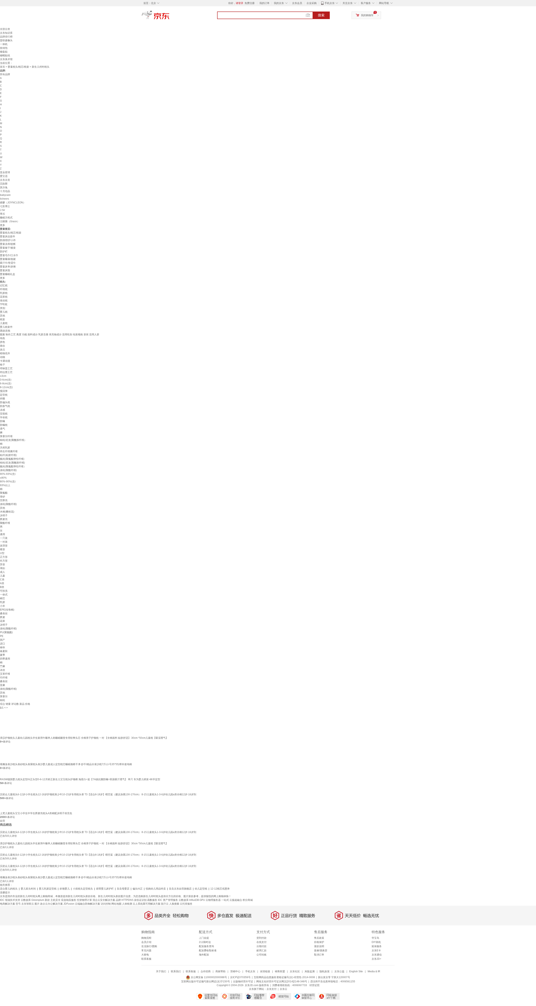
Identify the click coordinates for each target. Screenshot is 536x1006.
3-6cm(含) (5, 379)
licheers (4, 198)
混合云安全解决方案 (104, 900)
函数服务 (152, 900)
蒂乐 (2, 213)
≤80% (3, 477)
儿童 (2, 575)
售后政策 (319, 937)
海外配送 (204, 954)
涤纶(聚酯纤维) (8, 470)
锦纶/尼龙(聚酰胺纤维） (13, 440)
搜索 (321, 15)
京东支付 (272, 989)
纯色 (2, 338)
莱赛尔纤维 (6, 436)
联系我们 (176, 971)
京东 (169, 16)
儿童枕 (4, 323)
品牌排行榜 (6, 36)
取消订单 (319, 954)
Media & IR (374, 971)
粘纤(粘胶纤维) (8, 455)
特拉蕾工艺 (6, 372)
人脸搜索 (174, 903)
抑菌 (2, 398)
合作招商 (206, 971)
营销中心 (235, 971)
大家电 (145, 954)
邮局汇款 (261, 950)
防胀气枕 (5, 406)
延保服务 (377, 946)
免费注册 (250, 3)
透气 (2, 428)
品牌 (118, 900)
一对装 (4, 541)
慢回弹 (4, 391)
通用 (2, 534)
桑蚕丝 (4, 613)
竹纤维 (4, 677)
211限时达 (205, 942)
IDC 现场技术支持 (10, 900)
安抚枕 (4, 413)
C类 (2, 579)
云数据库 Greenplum (32, 900)
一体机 (4, 44)
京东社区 (295, 971)
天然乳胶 (5, 447)
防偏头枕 (5, 402)
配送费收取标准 (207, 950)
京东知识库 (6, 32)
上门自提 (204, 937)
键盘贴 (4, 51)
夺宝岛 (375, 937)
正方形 (4, 556)
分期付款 (261, 946)
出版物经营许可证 (243, 981)
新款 (47, 900)
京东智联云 (27, 903)
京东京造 (5, 179)
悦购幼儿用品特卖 (156, 888)
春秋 (2, 647)
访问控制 (106, 903)
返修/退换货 (320, 950)
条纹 (2, 345)
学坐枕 (4, 417)
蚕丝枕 (4, 300)
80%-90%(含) (7, 481)
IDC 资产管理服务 (168, 900)
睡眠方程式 (6, 217)
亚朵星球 (5, 172)
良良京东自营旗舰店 (180, 888)
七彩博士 (5, 206)
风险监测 (310, 971)
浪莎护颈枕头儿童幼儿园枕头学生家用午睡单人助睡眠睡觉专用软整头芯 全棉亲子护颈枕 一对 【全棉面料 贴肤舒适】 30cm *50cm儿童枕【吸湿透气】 (84, 737)
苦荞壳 (4, 500)
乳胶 (2, 602)
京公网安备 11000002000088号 (208, 977)
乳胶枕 (4, 293)
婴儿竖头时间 (28, 888)
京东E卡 (376, 950)
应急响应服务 (68, 900)
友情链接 (265, 971)
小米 (2, 605)
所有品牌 (5, 74)
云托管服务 (186, 903)
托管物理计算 (84, 900)
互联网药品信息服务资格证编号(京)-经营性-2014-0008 (284, 977)
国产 (2, 639)
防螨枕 (4, 425)
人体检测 (127, 903)
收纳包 (4, 47)
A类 (2, 583)
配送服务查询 (206, 946)
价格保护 (319, 942)
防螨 (2, 421)
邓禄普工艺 (6, 368)
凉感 (2, 409)
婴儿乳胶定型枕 (48, 888)
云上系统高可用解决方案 (146, 903)
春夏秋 (4, 651)
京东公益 (339, 971)
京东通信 (377, 954)
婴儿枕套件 (6, 326)
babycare (5, 195)
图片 (37, 903)
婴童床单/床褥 (8, 266)
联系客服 (146, 958)
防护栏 (4, 251)
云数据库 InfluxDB (189, 900)
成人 (2, 572)
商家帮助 (220, 971)
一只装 (4, 538)
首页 (2, 66)
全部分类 (5, 29)
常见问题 (146, 950)
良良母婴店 (123, 888)
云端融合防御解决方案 (87, 903)
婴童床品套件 (7, 236)
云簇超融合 (235, 900)
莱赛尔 (4, 696)
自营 (2, 820)
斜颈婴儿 (65, 888)
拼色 (2, 342)
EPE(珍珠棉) (7, 609)
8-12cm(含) (6, 387)
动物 (2, 357)
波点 (2, 349)
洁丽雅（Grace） (9, 221)
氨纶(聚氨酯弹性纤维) (12, 458)
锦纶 (2, 700)
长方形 (4, 560)
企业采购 (312, 3)
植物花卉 (5, 353)
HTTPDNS (127, 900)
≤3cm (3, 376)
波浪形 (4, 545)
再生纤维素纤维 (9, 451)
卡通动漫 (5, 360)
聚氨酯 (4, 492)
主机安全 (55, 900)
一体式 (4, 594)
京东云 (283, 989)
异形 (2, 564)
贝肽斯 (4, 183)
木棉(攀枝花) (7, 511)
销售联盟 (280, 971)
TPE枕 (3, 304)
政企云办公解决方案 (51, 903)
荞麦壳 (4, 519)
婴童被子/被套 (8, 247)
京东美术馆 (6, 59)
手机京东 (330, 3)
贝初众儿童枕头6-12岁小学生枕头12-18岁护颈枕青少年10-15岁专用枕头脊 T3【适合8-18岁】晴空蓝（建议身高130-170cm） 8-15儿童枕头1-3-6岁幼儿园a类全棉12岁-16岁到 (98, 794)
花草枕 (4, 296)
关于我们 (161, 971)
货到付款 (261, 937)
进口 (2, 643)
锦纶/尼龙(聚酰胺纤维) (12, 462)
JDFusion (68, 903)
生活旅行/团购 (149, 946)
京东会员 (297, 3)
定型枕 (4, 394)
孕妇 (2, 568)
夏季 (2, 654)
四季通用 (5, 658)
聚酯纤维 (5, 523)
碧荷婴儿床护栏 (105, 888)
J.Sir (2, 210)
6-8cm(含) (5, 383)
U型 (2, 553)
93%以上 (5, 485)
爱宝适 (4, 176)
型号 (18, 903)
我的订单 (264, 3)
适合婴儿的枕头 (9, 888)
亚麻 (2, 685)
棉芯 (2, 598)
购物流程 (146, 937)
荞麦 (2, 617)
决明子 (4, 515)
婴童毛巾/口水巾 (9, 255)
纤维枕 (4, 289)
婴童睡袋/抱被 (8, 259)
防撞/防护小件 (8, 240)
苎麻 (2, 666)
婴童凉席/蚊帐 (8, 244)
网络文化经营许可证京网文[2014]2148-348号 (281, 981)
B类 (2, 587)
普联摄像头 (6, 40)
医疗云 (165, 903)
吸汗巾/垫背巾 (8, 262)
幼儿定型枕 (201, 888)
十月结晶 (5, 191)
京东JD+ (376, 958)
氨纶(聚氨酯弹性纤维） (13, 466)
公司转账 (261, 954)
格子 (2, 364)
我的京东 (279, 3)
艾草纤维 (5, 673)
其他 (2, 315)
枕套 (2, 319)
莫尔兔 (4, 187)
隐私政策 (325, 971)
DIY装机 (376, 942)
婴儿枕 (4, 311)
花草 (2, 621)
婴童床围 (5, 270)
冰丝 (2, 670)
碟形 (2, 549)
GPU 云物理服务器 (210, 900)
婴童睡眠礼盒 (7, 274)
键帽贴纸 (5, 55)
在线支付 (261, 942)
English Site (356, 971)
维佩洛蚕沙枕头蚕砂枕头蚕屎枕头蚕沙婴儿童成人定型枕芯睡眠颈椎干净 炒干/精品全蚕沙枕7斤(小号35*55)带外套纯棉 (66, 764)
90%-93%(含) (7, 474)
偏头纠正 (138, 888)
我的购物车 (367, 15)
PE (1, 636)
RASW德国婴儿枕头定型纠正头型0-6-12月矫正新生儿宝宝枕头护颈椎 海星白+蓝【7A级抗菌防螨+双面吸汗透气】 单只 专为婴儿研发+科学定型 (80, 779)
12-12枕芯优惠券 (220, 888)
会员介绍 (146, 942)
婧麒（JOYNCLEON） (13, 202)
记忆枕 (4, 285)
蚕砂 (2, 496)
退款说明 (319, 946)
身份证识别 (140, 900)
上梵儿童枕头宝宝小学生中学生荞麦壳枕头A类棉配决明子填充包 (36, 813)
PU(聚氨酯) (6, 632)
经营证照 (314, 985)
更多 (2, 225)
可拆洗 (4, 590)
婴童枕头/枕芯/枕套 (18, 66)
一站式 (225, 900)
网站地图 (116, 903)
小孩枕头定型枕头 (83, 888)
